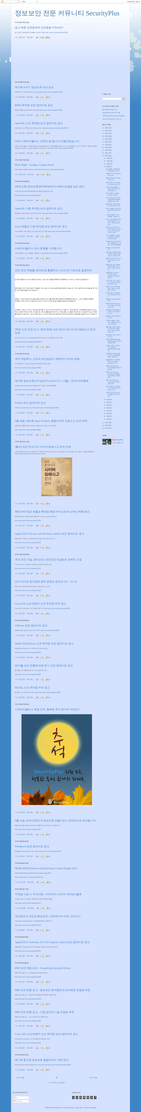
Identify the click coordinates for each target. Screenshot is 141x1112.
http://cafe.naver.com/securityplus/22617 (55, 128)
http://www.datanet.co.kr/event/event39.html (29, 877)
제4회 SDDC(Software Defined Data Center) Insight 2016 (46, 868)
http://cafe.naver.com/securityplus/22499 (28, 999)
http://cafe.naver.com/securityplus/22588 (28, 368)
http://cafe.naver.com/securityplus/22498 (28, 1021)
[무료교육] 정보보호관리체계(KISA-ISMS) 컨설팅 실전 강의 (49, 186)
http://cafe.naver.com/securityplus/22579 (28, 542)
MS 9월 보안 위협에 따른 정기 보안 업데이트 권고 (44, 665)
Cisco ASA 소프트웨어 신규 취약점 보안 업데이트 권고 (46, 1034)
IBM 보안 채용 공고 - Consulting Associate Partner (43, 968)
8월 (108, 399)
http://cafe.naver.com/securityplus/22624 (55, 32)
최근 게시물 (20, 1077)
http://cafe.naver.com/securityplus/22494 (28, 1043)
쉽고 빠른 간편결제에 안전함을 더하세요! (39, 27)
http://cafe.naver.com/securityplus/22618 (49, 110)
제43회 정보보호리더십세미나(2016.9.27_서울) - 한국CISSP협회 (52, 380)
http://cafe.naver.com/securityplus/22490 (58, 1065)
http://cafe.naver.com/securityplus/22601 (55, 213)
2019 (106, 147)
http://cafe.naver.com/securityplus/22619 (50, 92)
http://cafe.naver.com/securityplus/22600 (57, 231)
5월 (108, 408)
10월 (108, 164)
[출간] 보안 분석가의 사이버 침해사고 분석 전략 (43, 446)
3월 (108, 413)
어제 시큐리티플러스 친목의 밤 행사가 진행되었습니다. (47, 141)
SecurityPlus (119, 440)
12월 (108, 158)
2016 (106, 156)
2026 (106, 128)
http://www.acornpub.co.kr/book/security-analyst (30, 453)
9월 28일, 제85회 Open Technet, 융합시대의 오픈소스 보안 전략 (51, 420)
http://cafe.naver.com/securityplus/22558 (46, 630)
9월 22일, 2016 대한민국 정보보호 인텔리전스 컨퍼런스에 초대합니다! (55, 820)
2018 (106, 150)
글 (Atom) (62, 1082)
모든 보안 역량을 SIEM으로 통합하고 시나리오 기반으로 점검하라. (54, 270)
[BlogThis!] (43, 37)
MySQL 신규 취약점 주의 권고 (32, 687)
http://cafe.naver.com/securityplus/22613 (60, 148)
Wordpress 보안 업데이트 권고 (32, 846)
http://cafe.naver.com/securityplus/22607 (51, 169)
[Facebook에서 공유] (47, 37)
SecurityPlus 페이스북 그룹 (111, 112)
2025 (106, 131)
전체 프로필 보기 (117, 442)
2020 (106, 145)
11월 (108, 161)
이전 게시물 (93, 1077)
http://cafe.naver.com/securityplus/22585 (45, 408)
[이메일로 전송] (41, 37)
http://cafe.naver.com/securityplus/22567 (57, 608)
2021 (106, 142)
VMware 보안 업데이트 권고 (31, 625)
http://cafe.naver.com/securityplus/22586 (28, 389)
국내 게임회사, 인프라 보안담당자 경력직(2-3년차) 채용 (47, 358)
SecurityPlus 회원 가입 (109, 109)
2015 (106, 422)
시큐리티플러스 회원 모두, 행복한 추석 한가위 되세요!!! (47, 709)
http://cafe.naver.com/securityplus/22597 (28, 195)
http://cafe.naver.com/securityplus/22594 (54, 253)
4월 (108, 411)
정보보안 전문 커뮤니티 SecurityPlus (67, 13)
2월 (108, 416)
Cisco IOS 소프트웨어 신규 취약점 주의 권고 (40, 603)
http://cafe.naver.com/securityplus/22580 (28, 520)
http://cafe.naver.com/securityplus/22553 (28, 652)
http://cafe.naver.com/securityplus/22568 (28, 590)
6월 (108, 405)
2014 (106, 425)
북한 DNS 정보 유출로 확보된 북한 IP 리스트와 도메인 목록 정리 (52, 511)
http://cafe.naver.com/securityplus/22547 (28, 829)
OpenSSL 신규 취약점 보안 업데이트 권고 (39, 123)
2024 (106, 133)
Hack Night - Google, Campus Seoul (34, 164)
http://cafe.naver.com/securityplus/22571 (28, 568)
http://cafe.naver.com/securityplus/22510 (28, 951)
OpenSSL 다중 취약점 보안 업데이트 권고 (39, 208)
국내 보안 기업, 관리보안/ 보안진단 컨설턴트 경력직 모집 (48, 559)
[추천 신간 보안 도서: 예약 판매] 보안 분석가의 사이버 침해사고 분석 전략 (113, 229)
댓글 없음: (30, 37)
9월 (108, 166)
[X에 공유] (45, 37)
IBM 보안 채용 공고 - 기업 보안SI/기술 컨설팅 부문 (44, 1012)
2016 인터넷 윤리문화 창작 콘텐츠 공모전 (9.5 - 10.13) (46, 581)
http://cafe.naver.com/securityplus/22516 (28, 925)
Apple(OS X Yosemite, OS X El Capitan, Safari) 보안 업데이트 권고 (52, 942)
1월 (108, 419)
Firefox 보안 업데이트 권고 (30, 402)
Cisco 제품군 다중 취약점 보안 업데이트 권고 (41, 226)
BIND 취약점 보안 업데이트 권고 (34, 105)
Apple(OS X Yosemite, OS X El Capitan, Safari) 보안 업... (113, 361)
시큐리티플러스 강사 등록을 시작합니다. (38, 248)
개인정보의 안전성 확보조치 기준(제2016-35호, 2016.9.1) (47, 916)
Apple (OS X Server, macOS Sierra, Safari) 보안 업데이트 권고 (49, 533)
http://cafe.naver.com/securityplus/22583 (28, 430)
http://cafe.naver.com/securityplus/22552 (28, 674)
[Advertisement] (56, 60)
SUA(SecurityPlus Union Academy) (113, 116)
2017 (106, 153)
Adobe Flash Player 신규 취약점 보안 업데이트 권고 (44, 643)
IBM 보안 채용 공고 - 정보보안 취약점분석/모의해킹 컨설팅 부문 (52, 990)
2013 (106, 428)
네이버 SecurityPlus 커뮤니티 (112, 119)
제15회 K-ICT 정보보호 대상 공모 (34, 87)
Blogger (93, 1107)
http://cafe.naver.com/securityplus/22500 (28, 977)
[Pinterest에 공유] (49, 37)
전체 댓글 (18, 1101)
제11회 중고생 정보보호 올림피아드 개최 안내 (41, 1059)
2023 (106, 136)
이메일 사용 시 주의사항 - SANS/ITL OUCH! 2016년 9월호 (48, 894)
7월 (108, 402)
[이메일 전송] (36, 37)
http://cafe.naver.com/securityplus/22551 (48, 692)
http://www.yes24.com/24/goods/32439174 (28, 342)
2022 (106, 139)
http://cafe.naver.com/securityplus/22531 (48, 851)
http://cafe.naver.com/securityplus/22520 (28, 903)
